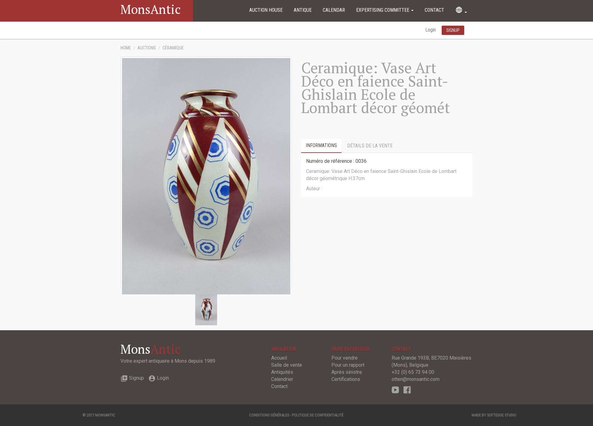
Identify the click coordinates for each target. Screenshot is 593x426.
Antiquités (282, 372)
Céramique (173, 48)
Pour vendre (344, 358)
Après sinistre (346, 372)
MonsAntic (150, 9)
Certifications (345, 379)
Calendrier (282, 379)
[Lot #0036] (206, 309)
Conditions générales (269, 415)
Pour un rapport (347, 365)
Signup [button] (453, 30)
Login (431, 30)
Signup (132, 378)
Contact (434, 10)
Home (125, 48)
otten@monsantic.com (415, 379)
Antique (303, 10)
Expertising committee (383, 10)
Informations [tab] (321, 145)
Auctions (146, 48)
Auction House (266, 10)
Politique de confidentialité (317, 415)
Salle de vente (286, 365)
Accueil (279, 358)
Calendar (334, 10)
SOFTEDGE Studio (501, 415)
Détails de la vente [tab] (370, 146)
